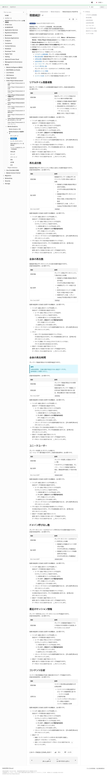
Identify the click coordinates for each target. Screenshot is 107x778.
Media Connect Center (13, 173)
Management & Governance (13, 62)
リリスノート (8, 18)
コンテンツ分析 (39, 76)
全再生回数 (38, 59)
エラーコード (13, 157)
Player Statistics (12, 167)
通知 (11, 159)
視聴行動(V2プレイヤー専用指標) (17, 144)
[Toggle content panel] (80, 13)
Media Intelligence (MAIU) (14, 67)
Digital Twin (8, 54)
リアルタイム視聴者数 (41, 54)
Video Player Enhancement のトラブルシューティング (16, 119)
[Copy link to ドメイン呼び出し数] (53, 525)
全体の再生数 (89, 20)
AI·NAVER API (9, 27)
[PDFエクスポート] (73, 19)
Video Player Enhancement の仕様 (16, 87)
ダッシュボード (14, 136)
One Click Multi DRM (12, 170)
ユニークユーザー (40, 64)
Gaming (7, 56)
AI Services (8, 24)
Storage (7, 183)
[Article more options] (76, 19)
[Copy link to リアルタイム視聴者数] (55, 82)
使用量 (12, 162)
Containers (8, 43)
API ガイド (5, 7)
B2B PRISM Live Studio (13, 70)
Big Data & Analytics (11, 32)
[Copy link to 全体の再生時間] (49, 357)
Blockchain (8, 35)
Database (8, 48)
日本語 (99, 2)
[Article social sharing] (69, 19)
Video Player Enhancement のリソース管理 (16, 107)
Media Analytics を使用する (16, 132)
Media (7, 64)
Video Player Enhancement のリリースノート (16, 123)
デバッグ (12, 154)
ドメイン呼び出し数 (41, 66)
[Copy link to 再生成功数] (44, 163)
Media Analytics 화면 (15, 129)
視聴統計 (13, 138)
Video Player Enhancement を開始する (16, 95)
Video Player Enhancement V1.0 (16, 99)
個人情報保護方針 (100, 768)
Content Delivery (10, 46)
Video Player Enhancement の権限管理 (16, 111)
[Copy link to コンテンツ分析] (48, 670)
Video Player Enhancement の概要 (16, 83)
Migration (8, 175)
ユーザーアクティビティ (16, 141)
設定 (11, 165)
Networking (8, 178)
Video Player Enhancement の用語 (16, 115)
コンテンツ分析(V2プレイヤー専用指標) (17, 148)
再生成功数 (89, 17)
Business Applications (12, 38)
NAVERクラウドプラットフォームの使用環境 (15, 21)
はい (59, 752)
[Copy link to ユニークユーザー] (50, 446)
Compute (8, 40)
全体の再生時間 (90, 23)
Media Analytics (13, 126)
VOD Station (10, 75)
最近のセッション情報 (41, 71)
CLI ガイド (13, 7)
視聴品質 (12, 151)
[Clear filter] (23, 12)
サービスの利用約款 (91, 768)
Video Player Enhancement (14, 80)
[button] (96, 7)
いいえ (69, 752)
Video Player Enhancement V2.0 (16, 103)
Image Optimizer (11, 78)
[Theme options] (92, 2)
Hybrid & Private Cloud (12, 59)
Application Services (11, 30)
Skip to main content (8, 2)
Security (7, 181)
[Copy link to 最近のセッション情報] (55, 609)
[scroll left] (30, 12)
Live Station (10, 72)
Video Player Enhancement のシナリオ (16, 91)
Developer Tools (10, 51)
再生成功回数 (39, 56)
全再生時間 (38, 61)
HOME (7, 15)
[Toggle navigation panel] (27, 14)
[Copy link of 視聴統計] (42, 15)
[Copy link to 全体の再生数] (46, 259)
